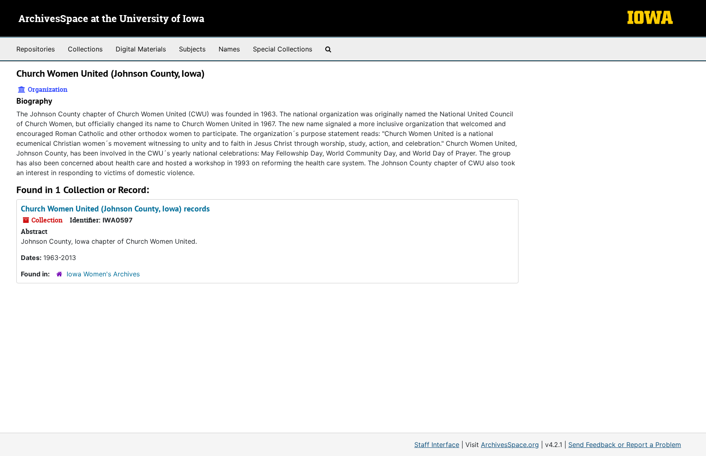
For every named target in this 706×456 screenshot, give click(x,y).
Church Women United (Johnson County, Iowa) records (115, 208)
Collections (85, 49)
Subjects (192, 49)
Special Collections (282, 49)
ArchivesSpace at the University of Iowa (111, 19)
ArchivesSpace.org (510, 444)
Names (229, 49)
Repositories (35, 49)
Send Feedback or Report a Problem (624, 444)
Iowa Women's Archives (103, 274)
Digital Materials (141, 49)
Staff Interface (436, 444)
